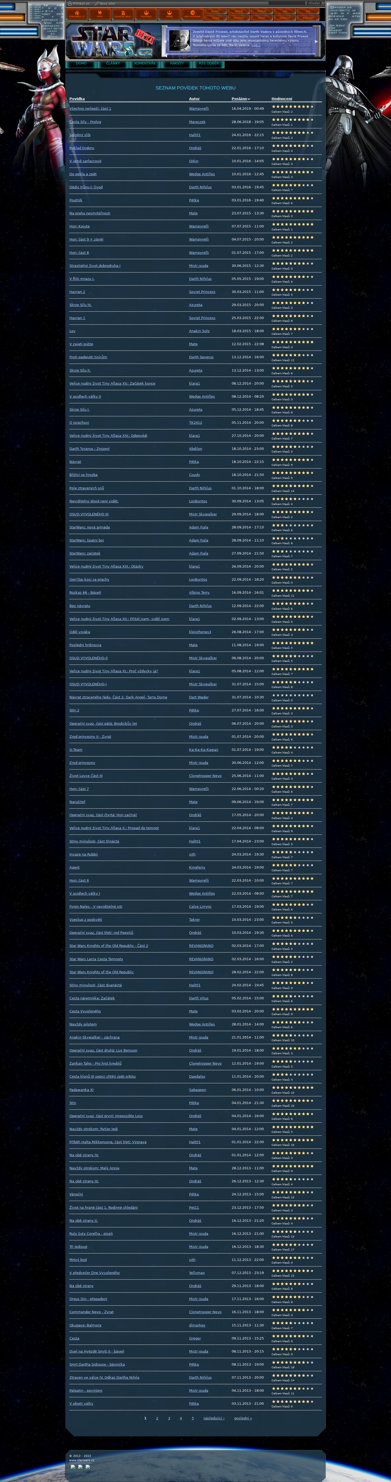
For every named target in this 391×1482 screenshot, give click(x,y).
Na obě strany (81, 1286)
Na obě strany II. (83, 1221)
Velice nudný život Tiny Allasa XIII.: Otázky (106, 566)
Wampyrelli (199, 109)
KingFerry (197, 867)
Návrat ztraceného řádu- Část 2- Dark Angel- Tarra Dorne (118, 697)
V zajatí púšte (81, 344)
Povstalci (146, 16)
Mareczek (197, 122)
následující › (213, 1418)
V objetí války (81, 1404)
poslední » (243, 1418)
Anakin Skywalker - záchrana (94, 1037)
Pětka (194, 200)
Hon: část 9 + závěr (86, 239)
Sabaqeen (197, 1090)
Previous (165, 40)
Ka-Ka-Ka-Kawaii (203, 750)
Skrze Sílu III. (80, 305)
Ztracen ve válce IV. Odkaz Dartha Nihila (104, 1377)
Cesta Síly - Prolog (85, 122)
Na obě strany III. (84, 1181)
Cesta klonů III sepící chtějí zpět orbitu (102, 1076)
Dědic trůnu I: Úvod (86, 187)
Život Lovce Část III (86, 776)
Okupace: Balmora (85, 1325)
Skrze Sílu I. (79, 410)
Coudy (194, 475)
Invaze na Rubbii (83, 854)
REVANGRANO (201, 946)
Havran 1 (77, 318)
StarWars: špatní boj (86, 540)
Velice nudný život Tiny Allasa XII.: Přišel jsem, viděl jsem (119, 619)
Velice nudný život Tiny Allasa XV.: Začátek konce (112, 383)
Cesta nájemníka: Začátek (92, 998)
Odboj (169, 16)
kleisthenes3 (200, 632)
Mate (193, 213)
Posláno (239, 99)
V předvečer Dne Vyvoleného (94, 1273)
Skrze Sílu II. (80, 370)
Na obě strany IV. (84, 1155)
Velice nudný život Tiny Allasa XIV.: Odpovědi (108, 436)
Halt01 (195, 135)
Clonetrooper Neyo (205, 776)
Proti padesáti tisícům (88, 357)
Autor (194, 99)
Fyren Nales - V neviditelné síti (95, 907)
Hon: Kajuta (79, 226)
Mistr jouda (198, 266)
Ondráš (195, 148)
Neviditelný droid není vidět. (94, 501)
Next (316, 40)
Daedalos (197, 1076)
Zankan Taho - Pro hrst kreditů (95, 1063)
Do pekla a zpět (83, 174)
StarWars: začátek (85, 553)
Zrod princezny (82, 763)
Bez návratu (79, 606)
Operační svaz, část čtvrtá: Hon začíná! (103, 815)
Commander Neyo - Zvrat (91, 1312)
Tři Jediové (78, 1247)
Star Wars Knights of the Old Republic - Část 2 (108, 946)
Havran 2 (77, 292)
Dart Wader (199, 697)
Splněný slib (79, 135)
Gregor (195, 1338)
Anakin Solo (199, 331)
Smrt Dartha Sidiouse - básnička (97, 1364)
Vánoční (76, 1194)
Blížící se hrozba (83, 475)
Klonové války (123, 16)
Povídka (77, 99)
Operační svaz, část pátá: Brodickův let (103, 724)
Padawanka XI (81, 1090)
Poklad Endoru (81, 148)
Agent (74, 867)
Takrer (194, 920)
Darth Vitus (199, 998)
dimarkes (197, 1325)
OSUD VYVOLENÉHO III (89, 514)
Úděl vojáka (79, 632)
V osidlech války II (85, 396)
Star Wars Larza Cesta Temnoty (96, 959)
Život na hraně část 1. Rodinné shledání (103, 1208)
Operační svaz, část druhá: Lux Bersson (103, 1050)
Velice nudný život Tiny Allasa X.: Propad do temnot (114, 828)
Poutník (75, 200)
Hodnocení (282, 99)
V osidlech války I (84, 893)
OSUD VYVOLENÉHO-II (88, 658)
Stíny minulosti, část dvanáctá (95, 985)
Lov (72, 331)
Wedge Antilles (202, 174)
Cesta (74, 1338)
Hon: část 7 (79, 789)
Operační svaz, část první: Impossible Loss (106, 1116)
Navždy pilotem (83, 1024)
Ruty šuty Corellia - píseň (91, 1234)
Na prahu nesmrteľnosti (89, 213)
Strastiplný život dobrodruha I (94, 266)
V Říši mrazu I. (81, 279)
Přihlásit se (81, 3)
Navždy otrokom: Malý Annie (94, 1168)
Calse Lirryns (200, 907)
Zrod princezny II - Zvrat (90, 737)
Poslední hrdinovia (85, 645)
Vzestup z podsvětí (85, 920)
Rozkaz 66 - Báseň (85, 593)
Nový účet (107, 3)
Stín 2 (74, 710)
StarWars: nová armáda (89, 527)
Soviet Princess (202, 292)
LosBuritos (198, 501)
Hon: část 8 (79, 253)
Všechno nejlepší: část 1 (90, 109)
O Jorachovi (79, 423)
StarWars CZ (77, 16)
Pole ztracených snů (86, 488)
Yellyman (197, 1273)
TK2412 (195, 423)
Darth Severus (201, 357)
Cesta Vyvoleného (85, 1011)
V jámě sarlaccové (85, 161)
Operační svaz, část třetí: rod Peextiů (101, 933)
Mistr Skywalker (203, 514)
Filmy (100, 16)
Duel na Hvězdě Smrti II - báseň (96, 1351)
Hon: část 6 (79, 880)
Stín (72, 1103)
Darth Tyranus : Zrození (89, 449)
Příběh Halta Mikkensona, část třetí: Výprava (108, 1142)
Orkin (193, 161)
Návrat (75, 462)
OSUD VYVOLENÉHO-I (88, 684)
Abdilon (195, 449)
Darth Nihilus (200, 187)
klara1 (194, 383)
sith (192, 854)
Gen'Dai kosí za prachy (89, 579)
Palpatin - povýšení (85, 1391)
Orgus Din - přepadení (88, 1299)
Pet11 (194, 1208)
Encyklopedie (193, 16)
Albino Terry (199, 593)
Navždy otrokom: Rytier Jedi (93, 1129)
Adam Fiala (198, 527)
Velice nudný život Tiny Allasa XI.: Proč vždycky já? (113, 671)
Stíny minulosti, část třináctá (94, 841)
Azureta (195, 305)
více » (295, 49)
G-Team (75, 750)
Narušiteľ (77, 802)
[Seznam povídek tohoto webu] (111, 41)
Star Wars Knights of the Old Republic (101, 972)
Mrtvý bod (78, 1260)
